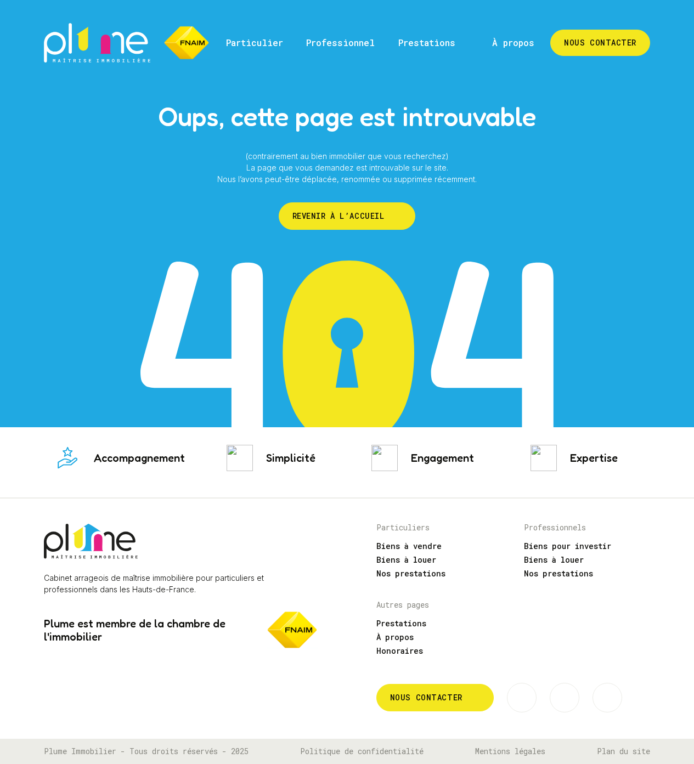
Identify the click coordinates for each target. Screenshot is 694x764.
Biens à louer (406, 559)
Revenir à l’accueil (338, 216)
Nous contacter (426, 697)
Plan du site (623, 751)
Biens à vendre (409, 546)
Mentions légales (510, 751)
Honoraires (399, 651)
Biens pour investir (567, 546)
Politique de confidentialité (362, 751)
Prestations (401, 623)
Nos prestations (410, 573)
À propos (395, 637)
